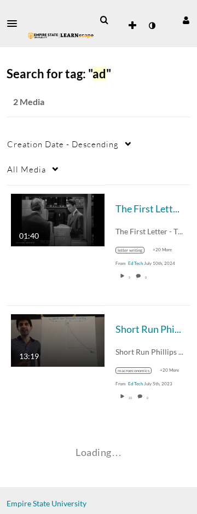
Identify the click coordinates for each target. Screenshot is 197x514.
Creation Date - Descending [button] (63, 144)
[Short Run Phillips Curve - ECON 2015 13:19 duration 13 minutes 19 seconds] (58, 339)
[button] (15, 23)
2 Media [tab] (28, 101)
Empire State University (46, 503)
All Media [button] (26, 169)
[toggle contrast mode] (151, 26)
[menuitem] (103, 20)
